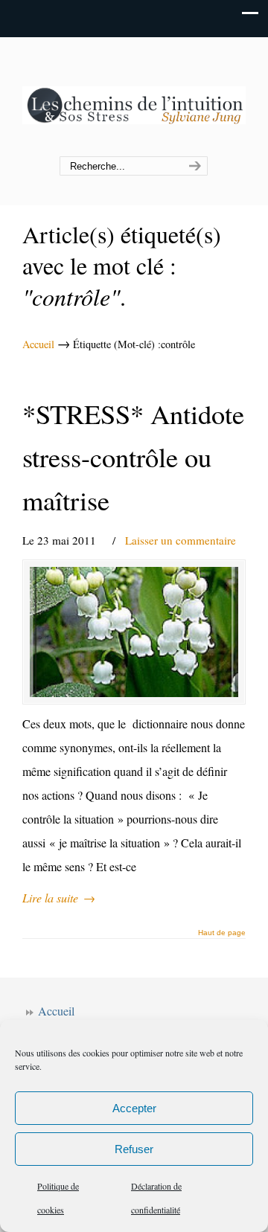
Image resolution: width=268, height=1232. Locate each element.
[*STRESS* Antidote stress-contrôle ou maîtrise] (134, 631)
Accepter (134, 1108)
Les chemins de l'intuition (134, 97)
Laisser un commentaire (180, 540)
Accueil (38, 344)
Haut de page (222, 933)
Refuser (134, 1149)
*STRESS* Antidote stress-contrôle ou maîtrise (133, 457)
